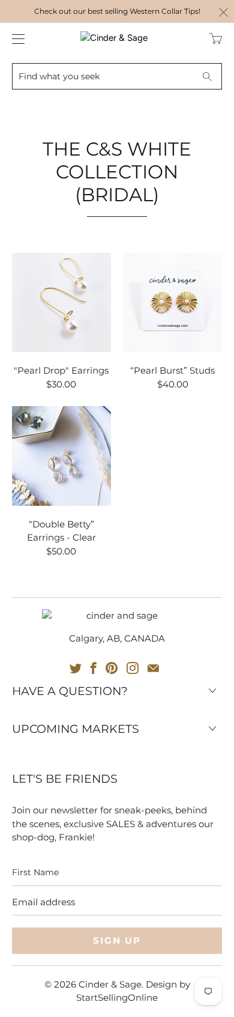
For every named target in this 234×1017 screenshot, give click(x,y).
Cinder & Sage (110, 984)
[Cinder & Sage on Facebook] (94, 668)
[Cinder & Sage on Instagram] (133, 668)
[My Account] (15, 38)
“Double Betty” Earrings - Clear (61, 455)
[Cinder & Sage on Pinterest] (112, 668)
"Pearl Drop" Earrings (61, 302)
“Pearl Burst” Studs (172, 302)
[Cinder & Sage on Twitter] (76, 668)
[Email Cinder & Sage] (153, 668)
